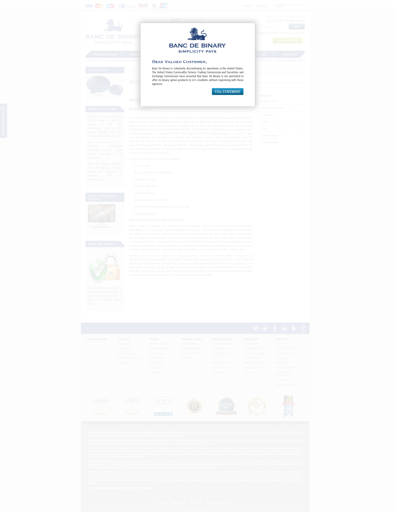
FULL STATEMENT (227, 91)
